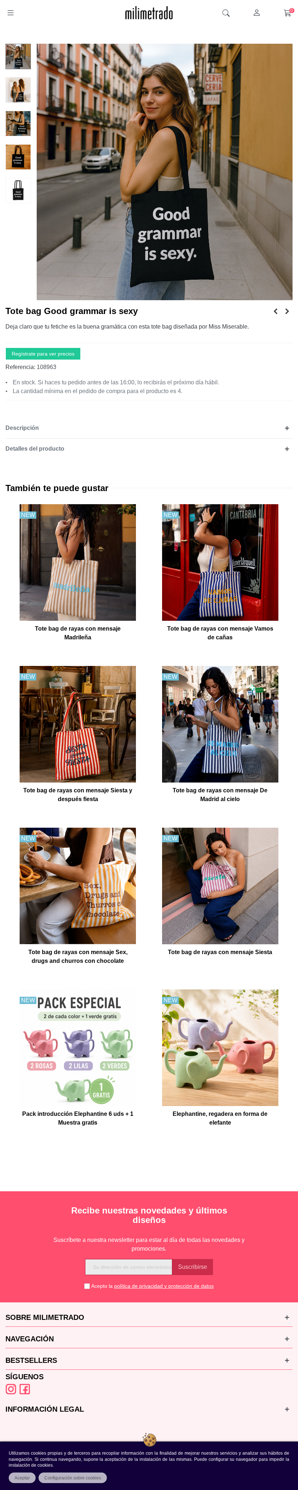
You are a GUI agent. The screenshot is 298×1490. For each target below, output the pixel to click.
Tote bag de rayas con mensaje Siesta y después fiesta (77, 794)
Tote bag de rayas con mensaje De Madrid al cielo (220, 794)
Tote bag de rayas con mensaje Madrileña (78, 633)
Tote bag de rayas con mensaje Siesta (220, 952)
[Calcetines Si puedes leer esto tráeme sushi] (275, 311)
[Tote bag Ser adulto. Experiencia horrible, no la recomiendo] (287, 311)
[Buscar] (226, 13)
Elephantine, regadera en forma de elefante (220, 1118)
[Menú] (10, 13)
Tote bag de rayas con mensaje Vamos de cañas (220, 633)
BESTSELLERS (31, 1360)
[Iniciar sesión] (256, 13)
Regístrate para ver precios (43, 354)
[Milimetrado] (149, 12)
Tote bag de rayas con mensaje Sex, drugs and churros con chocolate (78, 956)
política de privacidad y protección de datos (164, 1286)
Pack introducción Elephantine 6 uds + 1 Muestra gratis (77, 1118)
